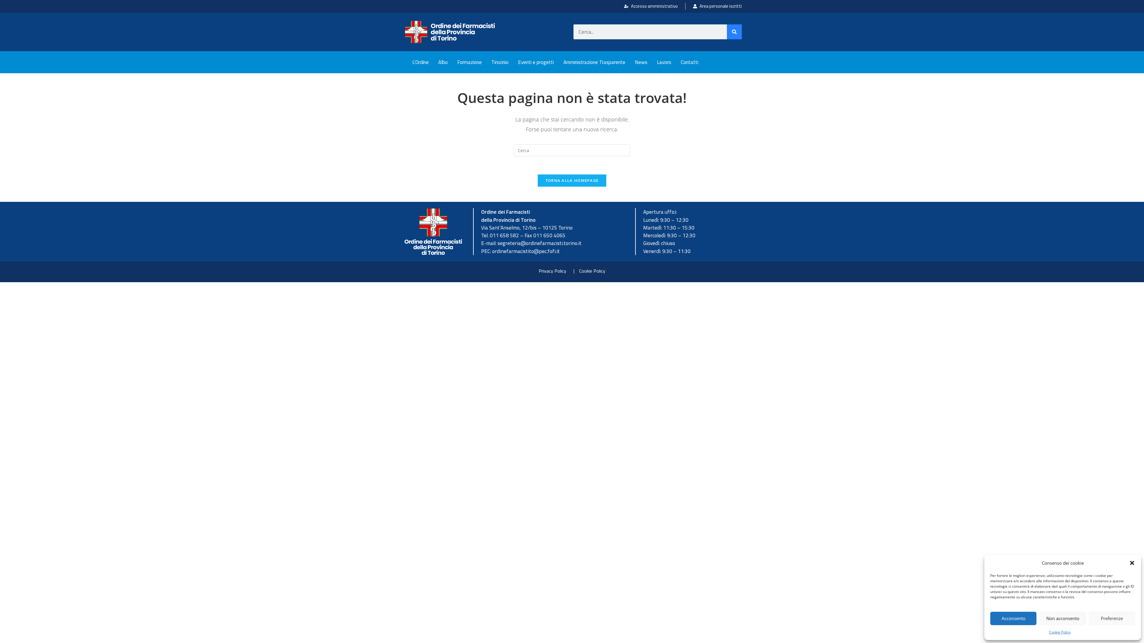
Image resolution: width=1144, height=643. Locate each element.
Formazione (469, 62)
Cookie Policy (1060, 632)
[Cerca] (734, 31)
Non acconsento (1062, 618)
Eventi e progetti (536, 62)
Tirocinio (500, 62)
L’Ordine (420, 62)
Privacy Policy (552, 270)
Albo (443, 62)
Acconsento (1013, 618)
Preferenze (1112, 618)
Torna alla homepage (572, 180)
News (641, 62)
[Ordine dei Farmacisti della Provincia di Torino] (450, 32)
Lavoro (664, 62)
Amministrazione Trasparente (594, 62)
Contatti (689, 62)
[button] (1132, 563)
